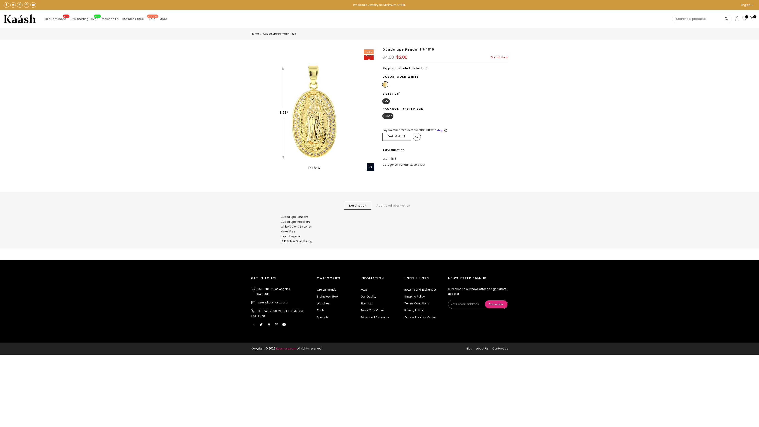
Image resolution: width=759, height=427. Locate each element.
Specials (322, 317)
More (163, 19)
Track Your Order (372, 310)
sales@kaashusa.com (272, 302)
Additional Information (393, 206)
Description (357, 206)
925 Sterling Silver (85, 18)
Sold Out (419, 165)
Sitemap (366, 303)
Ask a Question (393, 150)
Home (255, 34)
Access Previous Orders (420, 317)
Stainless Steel (133, 19)
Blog (469, 348)
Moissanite (110, 19)
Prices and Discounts (375, 317)
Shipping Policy (414, 297)
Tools (320, 310)
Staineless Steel (327, 297)
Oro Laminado (56, 18)
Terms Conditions (416, 303)
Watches (323, 303)
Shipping (388, 68)
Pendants (405, 165)
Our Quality (368, 297)
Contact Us (500, 348)
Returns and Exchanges (420, 290)
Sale (152, 18)
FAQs (364, 290)
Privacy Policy (413, 310)
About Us (482, 348)
